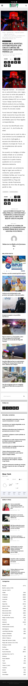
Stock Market (6, 658)
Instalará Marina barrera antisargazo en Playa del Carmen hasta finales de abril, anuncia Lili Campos (13, 363)
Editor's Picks (6, 606)
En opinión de (6, 615)
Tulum (4, 663)
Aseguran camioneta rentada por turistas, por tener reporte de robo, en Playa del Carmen (14, 466)
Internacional (5, 626)
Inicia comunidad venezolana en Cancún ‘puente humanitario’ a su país (17, 506)
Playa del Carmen (7, 640)
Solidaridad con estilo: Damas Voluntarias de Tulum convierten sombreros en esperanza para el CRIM (14, 441)
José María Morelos (7, 631)
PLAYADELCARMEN (13, 191)
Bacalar (4, 585)
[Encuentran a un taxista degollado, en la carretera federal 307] (6, 518)
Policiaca (4, 645)
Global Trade (5, 624)
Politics (4, 647)
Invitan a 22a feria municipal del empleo (14, 273)
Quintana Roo (6, 654)
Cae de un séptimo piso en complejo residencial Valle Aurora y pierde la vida (12, 386)
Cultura (4, 601)
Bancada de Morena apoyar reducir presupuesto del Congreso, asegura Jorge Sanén (12, 459)
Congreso (5, 597)
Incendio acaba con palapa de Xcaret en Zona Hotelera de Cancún (17, 560)
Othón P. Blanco (6, 638)
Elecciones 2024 (6, 613)
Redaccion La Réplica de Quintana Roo (13, 53)
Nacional (4, 635)
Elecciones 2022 (6, 610)
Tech (3, 660)
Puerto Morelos (6, 651)
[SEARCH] (24, 396)
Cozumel (4, 599)
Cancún (4, 590)
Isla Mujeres (5, 629)
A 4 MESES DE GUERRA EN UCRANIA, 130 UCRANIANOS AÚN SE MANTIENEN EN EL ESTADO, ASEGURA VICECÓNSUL (14, 228)
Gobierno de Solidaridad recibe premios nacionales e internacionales (13, 294)
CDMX (4, 592)
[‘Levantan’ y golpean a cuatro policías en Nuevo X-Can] (6, 539)
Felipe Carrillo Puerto (8, 617)
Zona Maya (5, 674)
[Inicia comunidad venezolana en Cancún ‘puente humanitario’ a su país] (6, 507)
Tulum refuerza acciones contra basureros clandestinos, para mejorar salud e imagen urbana (12, 453)
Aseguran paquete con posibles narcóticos (11, 315)
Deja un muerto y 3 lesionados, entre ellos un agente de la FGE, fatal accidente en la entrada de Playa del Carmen (12, 339)
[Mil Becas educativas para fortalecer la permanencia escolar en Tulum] (6, 528)
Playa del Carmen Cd (7, 41)
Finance (4, 619)
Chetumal (5, 594)
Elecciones (5, 608)
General (4, 622)
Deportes (4, 604)
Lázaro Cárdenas (6, 633)
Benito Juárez (6, 588)
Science (4, 656)
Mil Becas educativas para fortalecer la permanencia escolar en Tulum (17, 527)
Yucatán (4, 672)
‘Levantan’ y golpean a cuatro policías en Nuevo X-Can (17, 537)
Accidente (5, 191)
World (4, 670)
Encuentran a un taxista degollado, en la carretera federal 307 (17, 516)
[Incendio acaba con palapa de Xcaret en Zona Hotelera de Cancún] (6, 561)
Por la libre (5, 649)
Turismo (4, 667)
